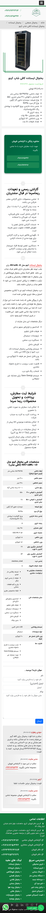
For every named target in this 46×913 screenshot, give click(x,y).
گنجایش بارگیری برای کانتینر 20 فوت (34, 548)
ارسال (39, 721)
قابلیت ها (38, 643)
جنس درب (38, 561)
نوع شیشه (38, 507)
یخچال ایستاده (35, 265)
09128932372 (12, 10)
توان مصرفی (37, 528)
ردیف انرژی (38, 523)
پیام (41, 691)
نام (42, 675)
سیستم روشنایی (36, 627)
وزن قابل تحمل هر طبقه (35, 637)
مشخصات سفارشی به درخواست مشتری (34, 571)
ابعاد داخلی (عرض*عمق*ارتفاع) (35, 472)
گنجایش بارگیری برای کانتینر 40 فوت (34, 555)
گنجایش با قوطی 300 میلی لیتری (34, 493)
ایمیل (41, 683)
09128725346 (12, 16)
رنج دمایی (38, 487)
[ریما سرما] (36, 12)
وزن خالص (38, 537)
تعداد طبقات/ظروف (35, 566)
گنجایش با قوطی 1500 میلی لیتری (34, 500)
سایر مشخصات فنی (35, 597)
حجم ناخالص (37, 483)
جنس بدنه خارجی (35, 516)
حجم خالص (37, 478)
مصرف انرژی (38, 533)
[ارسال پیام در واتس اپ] (7, 907)
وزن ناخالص (38, 542)
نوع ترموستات (37, 632)
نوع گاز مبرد (38, 511)
